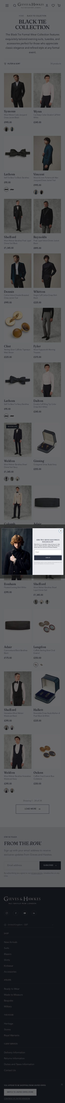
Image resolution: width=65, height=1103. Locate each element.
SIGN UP (48, 557)
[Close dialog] (61, 531)
